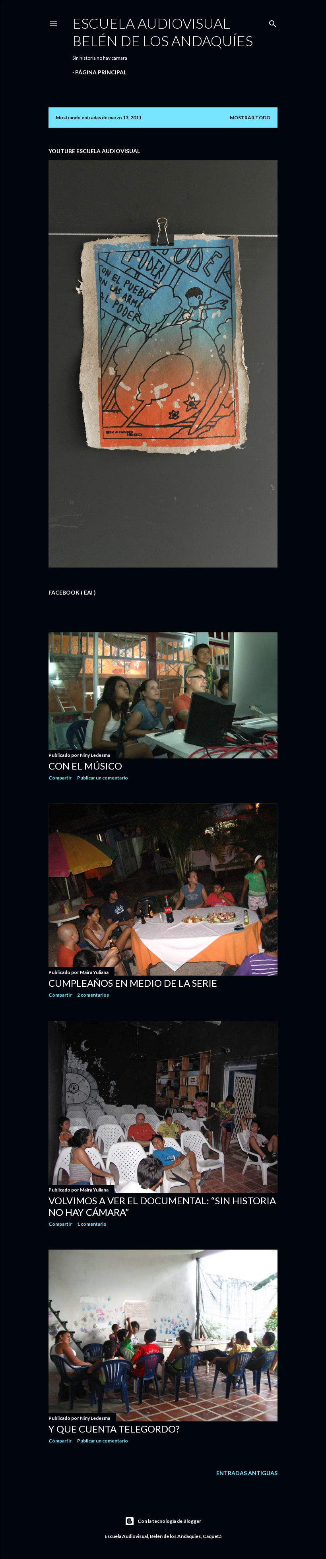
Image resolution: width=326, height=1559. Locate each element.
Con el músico (85, 766)
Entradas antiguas (246, 1473)
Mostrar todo (250, 118)
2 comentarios (93, 995)
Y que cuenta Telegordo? (114, 1429)
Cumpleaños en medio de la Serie (133, 983)
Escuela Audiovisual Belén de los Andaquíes (162, 31)
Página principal (100, 72)
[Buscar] (272, 22)
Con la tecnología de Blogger (169, 1521)
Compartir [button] (60, 778)
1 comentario (92, 1224)
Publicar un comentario (102, 778)
